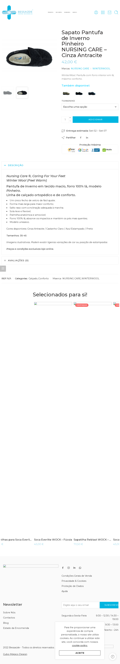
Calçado (33, 278)
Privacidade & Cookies (74, 581)
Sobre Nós (9, 612)
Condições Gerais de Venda (77, 575)
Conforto (43, 278)
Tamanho (68, 101)
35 (10, 516)
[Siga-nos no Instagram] (68, 567)
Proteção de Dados (73, 586)
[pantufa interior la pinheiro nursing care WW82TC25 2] (29, 57)
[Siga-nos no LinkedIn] (74, 567)
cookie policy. (80, 645)
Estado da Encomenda (16, 628)
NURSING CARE (80, 68)
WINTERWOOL (101, 68)
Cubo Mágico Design (15, 654)
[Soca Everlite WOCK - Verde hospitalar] (100, 418)
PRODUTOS (50, 12)
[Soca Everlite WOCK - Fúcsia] (21, 418)
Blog (6, 623)
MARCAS (75, 12)
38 (10, 530)
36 (10, 521)
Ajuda (65, 591)
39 (50, 530)
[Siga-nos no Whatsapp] (80, 567)
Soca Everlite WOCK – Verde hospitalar (100, 539)
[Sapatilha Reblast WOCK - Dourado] (60, 418)
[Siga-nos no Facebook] (63, 567)
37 (10, 525)
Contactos (9, 617)
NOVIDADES (67, 12)
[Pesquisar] (116, 12)
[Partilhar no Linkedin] (87, 137)
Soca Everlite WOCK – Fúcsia (21, 539)
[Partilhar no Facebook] (81, 137)
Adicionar (96, 119)
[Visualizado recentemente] (112, 656)
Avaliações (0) (18, 260)
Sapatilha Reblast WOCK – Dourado (60, 539)
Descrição (15, 165)
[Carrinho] (109, 12)
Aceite (79, 653)
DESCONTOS (59, 12)
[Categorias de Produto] (103, 12)
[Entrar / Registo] (96, 12)
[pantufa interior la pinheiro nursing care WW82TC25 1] (8, 93)
